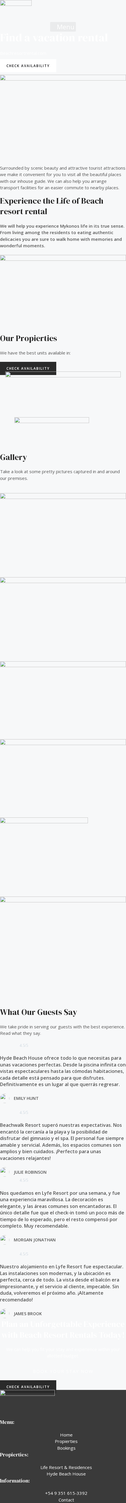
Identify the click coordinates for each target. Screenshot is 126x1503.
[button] (63, 27)
